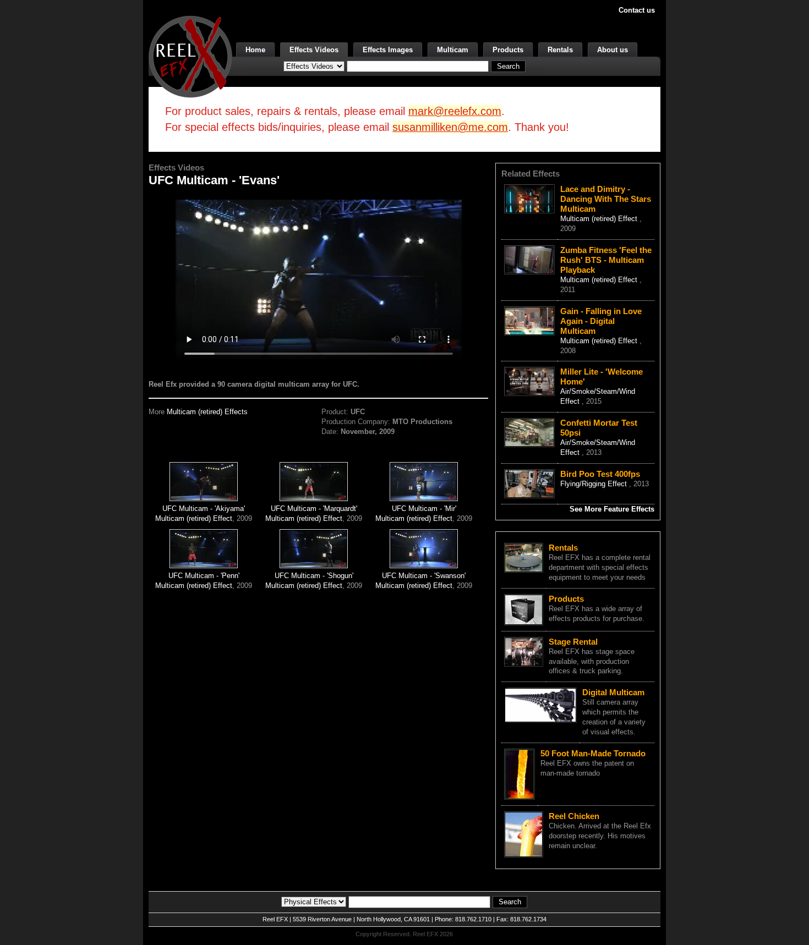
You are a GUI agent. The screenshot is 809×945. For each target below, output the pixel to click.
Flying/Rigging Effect (594, 484)
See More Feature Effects (612, 509)
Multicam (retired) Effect (193, 518)
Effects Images (388, 50)
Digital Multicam (613, 692)
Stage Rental (573, 641)
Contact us (637, 10)
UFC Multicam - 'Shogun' (314, 576)
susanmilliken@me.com (450, 127)
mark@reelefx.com (454, 111)
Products (508, 50)
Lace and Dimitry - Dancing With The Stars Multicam (605, 198)
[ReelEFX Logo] (190, 56)
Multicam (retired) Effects (207, 412)
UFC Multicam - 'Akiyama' (203, 508)
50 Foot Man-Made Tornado (593, 753)
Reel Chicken (574, 816)
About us (612, 50)
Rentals (560, 50)
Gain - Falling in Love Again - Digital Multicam (601, 321)
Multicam (452, 50)
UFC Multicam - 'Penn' (203, 576)
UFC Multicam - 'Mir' (424, 508)
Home (255, 50)
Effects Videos (313, 50)
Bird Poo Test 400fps (600, 474)
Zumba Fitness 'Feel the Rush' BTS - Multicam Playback (606, 259)
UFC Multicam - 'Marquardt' (314, 508)
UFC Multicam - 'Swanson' (424, 576)
